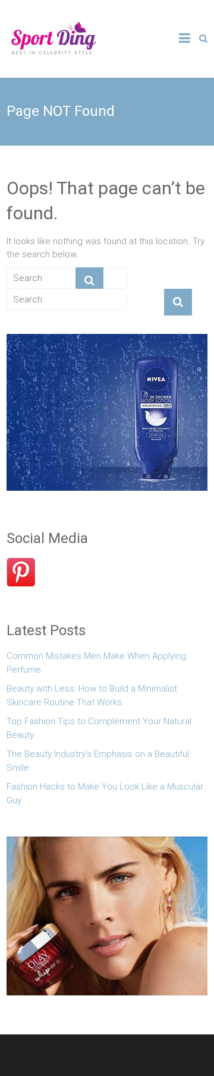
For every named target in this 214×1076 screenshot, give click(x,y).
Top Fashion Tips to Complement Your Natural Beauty (99, 728)
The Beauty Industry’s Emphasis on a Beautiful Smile (98, 761)
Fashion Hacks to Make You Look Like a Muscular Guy (105, 793)
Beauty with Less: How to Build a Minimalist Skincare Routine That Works (92, 695)
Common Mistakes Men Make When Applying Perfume (96, 663)
